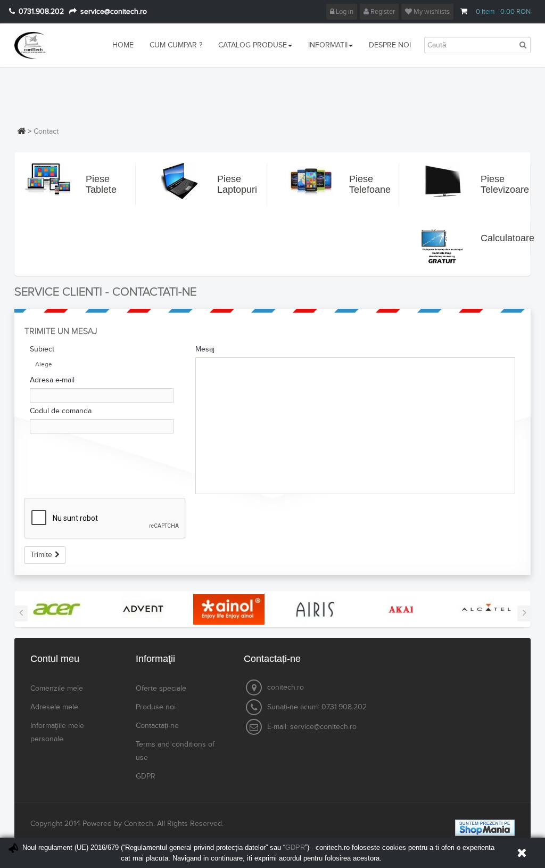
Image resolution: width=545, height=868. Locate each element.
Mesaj (204, 349)
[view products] (57, 608)
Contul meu (54, 658)
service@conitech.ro (323, 727)
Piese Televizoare (490, 184)
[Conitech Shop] (53, 45)
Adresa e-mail (52, 380)
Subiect (42, 349)
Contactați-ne (157, 726)
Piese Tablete (95, 184)
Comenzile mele (56, 688)
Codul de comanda (61, 411)
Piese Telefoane (358, 184)
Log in (343, 11)
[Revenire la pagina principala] (21, 131)
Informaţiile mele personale (57, 732)
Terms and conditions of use (175, 751)
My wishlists (431, 11)
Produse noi (156, 707)
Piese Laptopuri (226, 184)
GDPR (145, 776)
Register (382, 11)
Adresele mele (54, 707)
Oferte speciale (161, 688)
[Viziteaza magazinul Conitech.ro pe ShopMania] (485, 827)
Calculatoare (490, 238)
